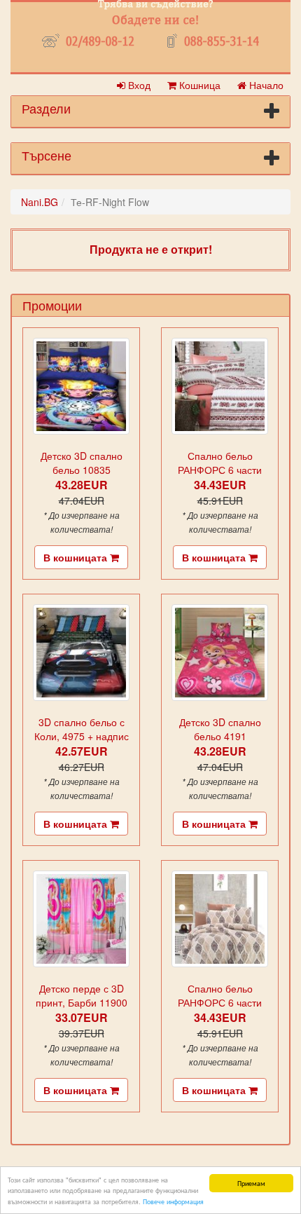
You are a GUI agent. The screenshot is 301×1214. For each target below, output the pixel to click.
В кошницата (76, 557)
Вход (137, 85)
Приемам (251, 1183)
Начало (265, 85)
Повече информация (173, 1201)
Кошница (198, 85)
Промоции (52, 305)
